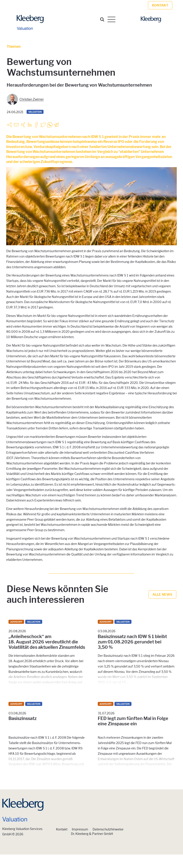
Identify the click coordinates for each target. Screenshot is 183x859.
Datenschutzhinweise (108, 829)
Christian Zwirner (31, 99)
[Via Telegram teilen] (56, 124)
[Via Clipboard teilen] (9, 124)
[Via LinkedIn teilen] (29, 124)
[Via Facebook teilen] (36, 124)
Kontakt (61, 829)
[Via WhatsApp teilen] (49, 124)
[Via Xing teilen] (23, 124)
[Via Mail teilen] (16, 124)
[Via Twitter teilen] (43, 124)
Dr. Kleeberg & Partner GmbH (92, 834)
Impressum (80, 829)
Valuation (35, 111)
